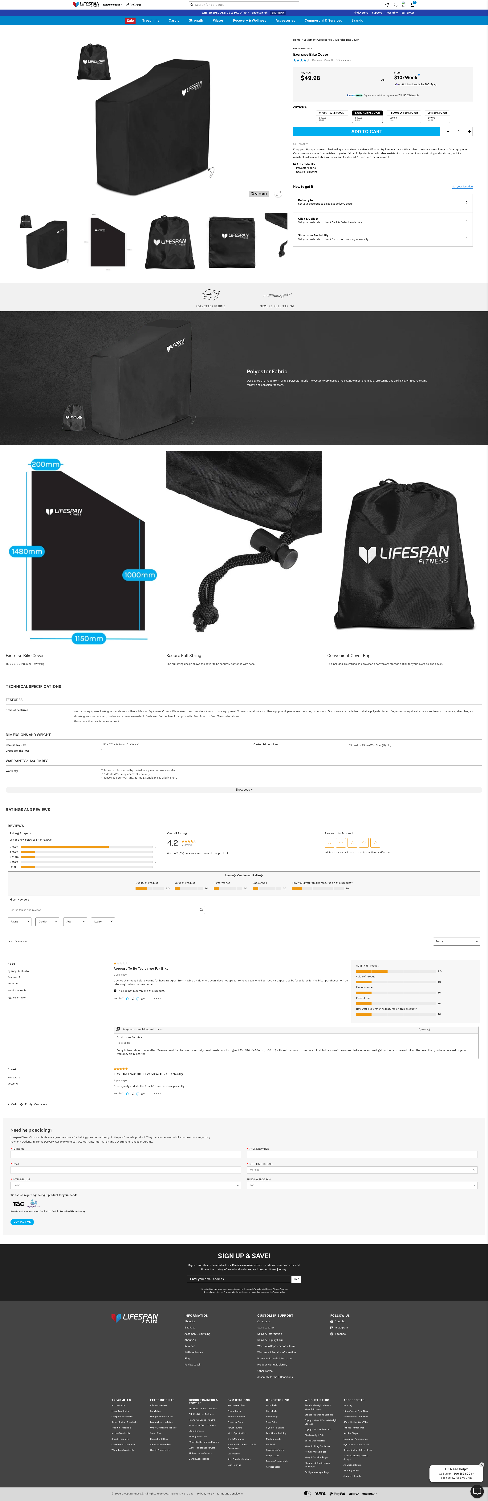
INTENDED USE (21, 1179)
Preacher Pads (235, 1422)
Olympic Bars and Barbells (318, 1429)
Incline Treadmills (121, 1433)
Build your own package (317, 1472)
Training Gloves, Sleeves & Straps (357, 1457)
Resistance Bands (275, 1450)
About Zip (190, 1340)
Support (377, 12)
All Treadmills (118, 1405)
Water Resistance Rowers (202, 1448)
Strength (196, 21)
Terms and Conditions (230, 1494)
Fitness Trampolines (354, 1428)
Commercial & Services (323, 21)
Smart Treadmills (120, 1439)
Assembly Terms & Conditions (275, 1377)
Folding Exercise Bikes (161, 1422)
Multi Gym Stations (237, 1433)
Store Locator (265, 1328)
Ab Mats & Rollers (352, 1465)
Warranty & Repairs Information (276, 1352)
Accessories (285, 21)
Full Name (18, 1149)
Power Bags (272, 1417)
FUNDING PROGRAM (259, 1179)
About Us (190, 1321)
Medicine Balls (273, 1439)
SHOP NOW (278, 13)
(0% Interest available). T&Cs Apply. (418, 84)
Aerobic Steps (273, 1467)
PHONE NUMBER (259, 1149)
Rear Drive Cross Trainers (202, 1420)
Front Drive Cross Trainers (202, 1425)
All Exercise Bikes (158, 1405)
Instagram (341, 1328)
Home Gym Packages (315, 1452)
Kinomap (190, 1346)
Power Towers (235, 1428)
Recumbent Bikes (159, 1439)
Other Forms (265, 1371)
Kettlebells (271, 1411)
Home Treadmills (120, 1411)
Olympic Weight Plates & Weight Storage (321, 1422)
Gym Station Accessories (356, 1444)
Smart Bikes (156, 1433)
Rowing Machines (198, 1436)
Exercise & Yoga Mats (277, 1461)
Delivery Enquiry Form (270, 1340)
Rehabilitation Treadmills (124, 1422)
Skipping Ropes (351, 1470)
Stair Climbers (196, 1431)
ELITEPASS (408, 12)
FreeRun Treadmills (121, 1428)
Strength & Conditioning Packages (317, 1465)
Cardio (174, 21)
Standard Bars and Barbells (319, 1415)
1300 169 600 (461, 1473)
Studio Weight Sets (314, 1435)
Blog (187, 1359)
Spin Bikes (155, 1411)
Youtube (340, 1321)
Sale (130, 21)
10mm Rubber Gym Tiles (356, 1411)
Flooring (348, 1405)
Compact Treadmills (122, 1417)
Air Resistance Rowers (200, 1453)
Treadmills (150, 21)
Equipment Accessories (356, 1439)
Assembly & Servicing (197, 1334)
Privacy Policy (205, 1494)
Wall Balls (271, 1444)
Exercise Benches (236, 1417)
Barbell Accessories (315, 1441)
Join (296, 1279)
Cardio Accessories (160, 1450)
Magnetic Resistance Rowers (204, 1442)
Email (16, 1164)
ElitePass (190, 1328)
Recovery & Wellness (249, 21)
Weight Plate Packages (316, 1457)
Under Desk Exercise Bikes (163, 1428)
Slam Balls (271, 1422)
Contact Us (264, 1321)
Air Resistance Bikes (160, 1444)
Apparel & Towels (352, 1476)
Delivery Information (269, 1334)
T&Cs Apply (413, 95)
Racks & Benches (236, 1405)
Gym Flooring (234, 1465)
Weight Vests (272, 1455)
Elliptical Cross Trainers (201, 1414)
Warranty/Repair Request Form (276, 1346)
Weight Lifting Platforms (317, 1446)
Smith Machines (236, 1439)
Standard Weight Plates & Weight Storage (318, 1407)
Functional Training (276, 1433)
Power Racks (234, 1411)
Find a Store (361, 12)
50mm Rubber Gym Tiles (356, 1422)
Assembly (392, 12)
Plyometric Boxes (275, 1428)
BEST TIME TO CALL (261, 1164)
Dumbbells (271, 1405)
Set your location (462, 186)
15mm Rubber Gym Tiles (356, 1417)
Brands (357, 21)
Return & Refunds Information (275, 1359)
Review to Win (193, 1365)
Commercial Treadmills (123, 1444)
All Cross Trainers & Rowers (203, 1409)
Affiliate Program (195, 1352)
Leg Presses (234, 1454)
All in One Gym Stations (239, 1459)
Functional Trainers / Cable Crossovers (242, 1446)
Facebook (341, 1334)
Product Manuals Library (272, 1365)
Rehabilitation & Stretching (358, 1450)
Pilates (218, 21)
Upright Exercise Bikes (161, 1417)
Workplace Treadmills (123, 1450)
